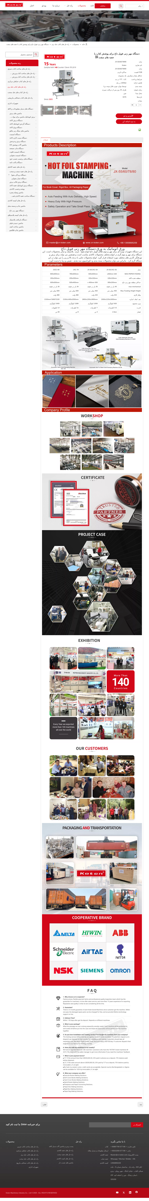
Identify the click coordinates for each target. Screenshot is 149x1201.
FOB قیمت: (138, 72)
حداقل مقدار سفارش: (134, 76)
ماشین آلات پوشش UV (18, 145)
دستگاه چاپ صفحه (17, 148)
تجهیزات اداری (13, 103)
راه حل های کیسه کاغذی (16, 201)
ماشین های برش (16, 113)
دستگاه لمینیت (15, 134)
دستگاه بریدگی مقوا (18, 175)
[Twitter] (124, 1193)
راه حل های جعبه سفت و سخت (21, 171)
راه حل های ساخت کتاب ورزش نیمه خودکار (21, 77)
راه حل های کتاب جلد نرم (17, 87)
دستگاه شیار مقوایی (18, 178)
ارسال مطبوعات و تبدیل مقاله (98, 1151)
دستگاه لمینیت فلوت (17, 152)
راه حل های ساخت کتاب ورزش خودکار (21, 73)
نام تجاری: (138, 65)
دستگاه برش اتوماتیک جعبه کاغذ (21, 185)
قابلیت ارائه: (138, 83)
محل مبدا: (138, 93)
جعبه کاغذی (104, 1155)
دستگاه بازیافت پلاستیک (18, 220)
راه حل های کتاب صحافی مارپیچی (20, 98)
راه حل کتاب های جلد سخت (18, 92)
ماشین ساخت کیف (17, 227)
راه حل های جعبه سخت (65, 1154)
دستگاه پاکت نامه (16, 162)
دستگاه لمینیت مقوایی (18, 155)
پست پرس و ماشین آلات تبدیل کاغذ (61, 1146)
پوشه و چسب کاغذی (17, 189)
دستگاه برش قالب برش (18, 182)
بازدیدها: (139, 97)
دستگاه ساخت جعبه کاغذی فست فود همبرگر (21, 196)
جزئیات (45, 140)
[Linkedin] (130, 1193)
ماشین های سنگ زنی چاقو (19, 131)
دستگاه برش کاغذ (16, 120)
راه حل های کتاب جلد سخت (28, 1159)
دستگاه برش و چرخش (18, 141)
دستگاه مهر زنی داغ (17, 211)
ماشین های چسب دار (66, 1163)
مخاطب (102, 6)
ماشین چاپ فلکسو (16, 230)
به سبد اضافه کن (128, 122)
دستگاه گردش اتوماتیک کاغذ (20, 124)
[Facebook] (136, 1193)
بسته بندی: (138, 86)
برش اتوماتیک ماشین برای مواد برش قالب (21, 117)
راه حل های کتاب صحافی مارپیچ (27, 1163)
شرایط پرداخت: (136, 79)
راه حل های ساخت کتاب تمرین (19, 69)
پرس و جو (127, 116)
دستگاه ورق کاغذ (16, 127)
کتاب (106, 1147)
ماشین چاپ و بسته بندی (16, 206)
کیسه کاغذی (104, 1163)
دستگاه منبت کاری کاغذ (18, 138)
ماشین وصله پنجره (16, 192)
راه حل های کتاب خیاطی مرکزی (19, 81)
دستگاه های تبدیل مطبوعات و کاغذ (20, 109)
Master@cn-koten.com (119, 1155)
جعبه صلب (104, 1159)
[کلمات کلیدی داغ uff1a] (121, 6)
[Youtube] (117, 1193)
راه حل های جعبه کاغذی (16, 167)
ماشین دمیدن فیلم (16, 223)
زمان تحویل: (138, 90)
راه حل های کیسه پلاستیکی (17, 215)
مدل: (140, 62)
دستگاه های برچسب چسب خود (21, 159)
